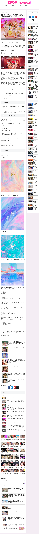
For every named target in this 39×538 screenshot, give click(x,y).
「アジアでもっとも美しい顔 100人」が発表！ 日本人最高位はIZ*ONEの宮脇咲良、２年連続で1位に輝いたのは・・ (4, 475)
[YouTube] (15, 387)
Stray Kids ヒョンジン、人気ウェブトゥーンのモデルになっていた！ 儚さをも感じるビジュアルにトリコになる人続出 (4, 447)
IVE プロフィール (6, 98)
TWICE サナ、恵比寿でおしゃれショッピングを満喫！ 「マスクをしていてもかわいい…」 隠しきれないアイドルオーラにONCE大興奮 (16, 468)
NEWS (3, 478)
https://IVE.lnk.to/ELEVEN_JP (8, 146)
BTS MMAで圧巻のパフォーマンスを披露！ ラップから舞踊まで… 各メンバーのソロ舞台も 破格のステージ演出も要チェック (10, 454)
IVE (5, 478)
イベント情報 (5, 92)
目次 (12, 89)
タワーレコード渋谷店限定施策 (7, 95)
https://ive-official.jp (14, 337)
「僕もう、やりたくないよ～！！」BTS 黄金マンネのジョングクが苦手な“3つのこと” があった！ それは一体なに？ (10, 468)
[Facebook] (9, 387)
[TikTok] (17, 387)
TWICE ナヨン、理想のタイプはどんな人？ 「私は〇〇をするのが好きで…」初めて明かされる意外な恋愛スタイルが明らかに (10, 461)
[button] (24, 480)
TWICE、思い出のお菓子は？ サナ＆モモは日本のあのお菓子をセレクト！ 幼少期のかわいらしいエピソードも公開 (22, 475)
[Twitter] (12, 387)
